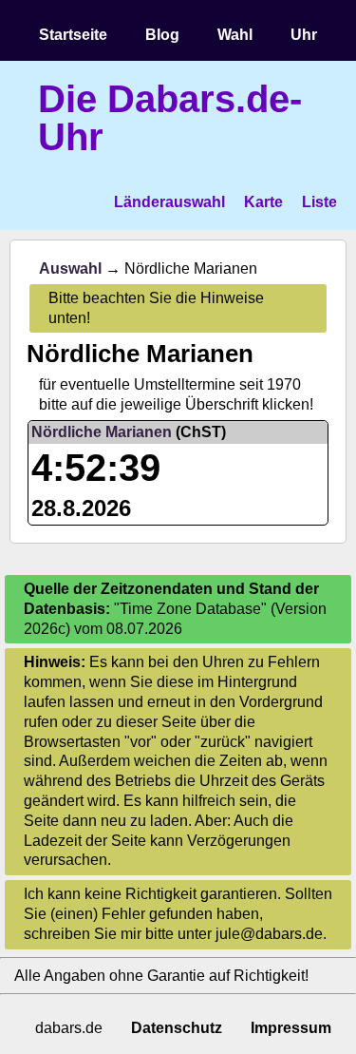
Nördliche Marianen (101, 432)
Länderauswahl (169, 202)
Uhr (303, 35)
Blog (162, 35)
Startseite (73, 35)
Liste (319, 202)
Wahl (235, 35)
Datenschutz (176, 1028)
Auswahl (70, 268)
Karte (263, 202)
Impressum (291, 1028)
